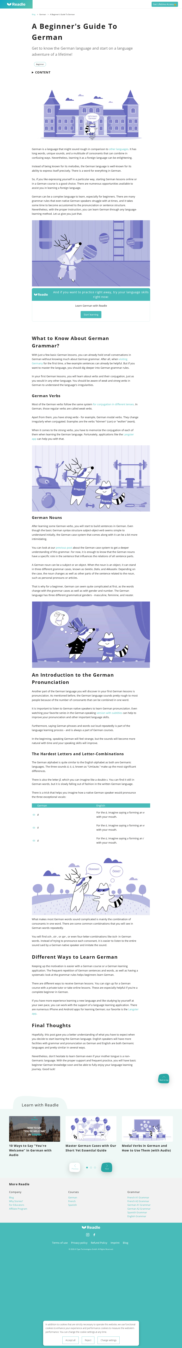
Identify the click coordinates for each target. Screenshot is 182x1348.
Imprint (115, 1242)
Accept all (71, 1340)
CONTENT (42, 72)
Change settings (108, 1340)
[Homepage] (16, 4)
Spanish (72, 1204)
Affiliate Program (18, 1208)
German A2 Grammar (139, 1208)
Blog (33, 14)
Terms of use (60, 1242)
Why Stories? (16, 1201)
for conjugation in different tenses (113, 404)
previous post (64, 547)
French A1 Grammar (138, 1197)
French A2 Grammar (138, 1201)
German (72, 1197)
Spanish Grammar (137, 1212)
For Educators (16, 1204)
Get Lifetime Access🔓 (165, 4)
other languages (118, 149)
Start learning (91, 314)
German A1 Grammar (139, 1204)
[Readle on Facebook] (94, 1235)
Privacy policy (79, 1242)
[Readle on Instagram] (87, 1235)
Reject (88, 1340)
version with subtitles (109, 713)
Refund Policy (99, 1242)
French (72, 1201)
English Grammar (136, 1216)
